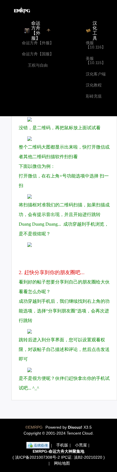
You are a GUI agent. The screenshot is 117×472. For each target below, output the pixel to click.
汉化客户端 (96, 74)
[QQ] (37, 445)
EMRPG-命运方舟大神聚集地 (58, 451)
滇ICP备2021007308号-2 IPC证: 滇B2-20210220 (58, 457)
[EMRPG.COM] (22, 10)
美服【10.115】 (96, 60)
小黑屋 (81, 445)
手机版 (62, 445)
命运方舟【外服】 (38, 43)
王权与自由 (38, 65)
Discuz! (75, 427)
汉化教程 (94, 85)
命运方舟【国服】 (38, 54)
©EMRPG (34, 427)
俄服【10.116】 (96, 45)
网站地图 (62, 463)
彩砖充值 (94, 96)
